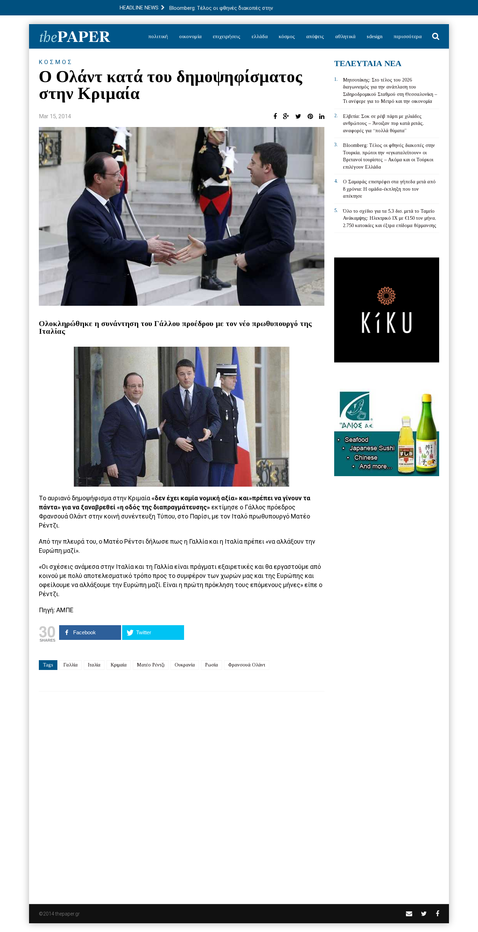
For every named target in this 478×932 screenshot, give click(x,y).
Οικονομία (190, 36)
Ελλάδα (260, 36)
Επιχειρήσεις (226, 36)
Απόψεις (315, 36)
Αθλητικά (345, 36)
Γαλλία (70, 665)
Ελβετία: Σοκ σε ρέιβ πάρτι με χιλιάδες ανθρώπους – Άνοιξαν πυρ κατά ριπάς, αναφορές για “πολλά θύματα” (383, 123)
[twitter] (424, 913)
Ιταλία (94, 665)
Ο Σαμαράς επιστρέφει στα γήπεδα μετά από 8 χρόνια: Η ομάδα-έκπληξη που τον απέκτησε (389, 189)
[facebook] (437, 913)
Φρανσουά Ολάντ (246, 665)
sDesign (374, 36)
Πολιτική (158, 36)
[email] (409, 913)
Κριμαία (119, 665)
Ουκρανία (185, 665)
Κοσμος (56, 61)
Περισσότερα (408, 36)
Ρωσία (211, 665)
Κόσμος (287, 36)
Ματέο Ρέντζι (150, 665)
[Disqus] (181, 793)
